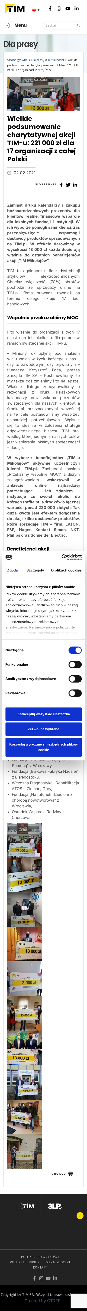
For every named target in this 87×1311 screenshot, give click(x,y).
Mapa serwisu (58, 1262)
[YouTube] (67, 8)
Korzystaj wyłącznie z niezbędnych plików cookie (43, 747)
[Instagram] (59, 8)
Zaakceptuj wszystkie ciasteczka (43, 714)
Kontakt (40, 1267)
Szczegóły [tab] (35, 570)
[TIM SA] (16, 8)
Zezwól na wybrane (43, 729)
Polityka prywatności (40, 1256)
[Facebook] (50, 8)
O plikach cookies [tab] (66, 570)
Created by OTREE (42, 1300)
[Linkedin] (76, 8)
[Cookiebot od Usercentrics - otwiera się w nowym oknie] (62, 557)
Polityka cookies (24, 1262)
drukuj (59, 1173)
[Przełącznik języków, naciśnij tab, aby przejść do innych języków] (36, 9)
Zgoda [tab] (12, 570)
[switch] (75, 664)
